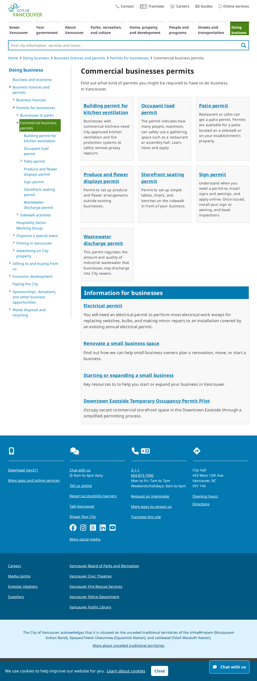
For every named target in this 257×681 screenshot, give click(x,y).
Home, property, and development (145, 30)
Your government (47, 30)
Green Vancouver (18, 30)
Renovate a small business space (121, 343)
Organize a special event (37, 235)
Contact (127, 6)
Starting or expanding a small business (129, 375)
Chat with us (80, 470)
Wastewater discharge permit (38, 205)
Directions (201, 504)
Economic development (32, 276)
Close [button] (159, 671)
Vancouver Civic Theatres (91, 576)
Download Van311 (23, 470)
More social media (85, 539)
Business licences (31, 100)
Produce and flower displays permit (40, 172)
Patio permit (34, 161)
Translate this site (146, 516)
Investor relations (23, 586)
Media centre (19, 576)
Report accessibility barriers (93, 496)
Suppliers (16, 596)
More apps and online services (34, 480)
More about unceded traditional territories (128, 645)
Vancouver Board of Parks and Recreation (104, 565)
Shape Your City (83, 516)
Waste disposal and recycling (29, 312)
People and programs (179, 30)
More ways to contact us (151, 506)
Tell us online (81, 485)
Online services (236, 6)
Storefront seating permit (39, 192)
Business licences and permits (79, 58)
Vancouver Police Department (94, 596)
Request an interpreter (150, 496)
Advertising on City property (32, 253)
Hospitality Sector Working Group (31, 225)
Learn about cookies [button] (126, 671)
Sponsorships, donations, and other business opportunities (34, 297)
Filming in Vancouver (34, 243)
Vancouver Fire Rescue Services (96, 586)
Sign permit (34, 181)
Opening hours (205, 496)
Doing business (238, 30)
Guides (207, 6)
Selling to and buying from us (35, 266)
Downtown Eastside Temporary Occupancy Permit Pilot (147, 401)
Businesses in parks (37, 115)
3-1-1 (135, 470)
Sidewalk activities (35, 215)
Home (13, 58)
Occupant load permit (36, 151)
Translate (156, 6)
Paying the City (25, 283)
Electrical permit (103, 306)
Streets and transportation (211, 30)
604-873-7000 (142, 475)
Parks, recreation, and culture (106, 30)
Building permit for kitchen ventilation (40, 138)
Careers (182, 6)
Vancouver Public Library (90, 607)
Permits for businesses (129, 58)
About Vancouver (74, 30)
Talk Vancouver (82, 506)
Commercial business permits (38, 125)
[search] (244, 45)
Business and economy (32, 79)
